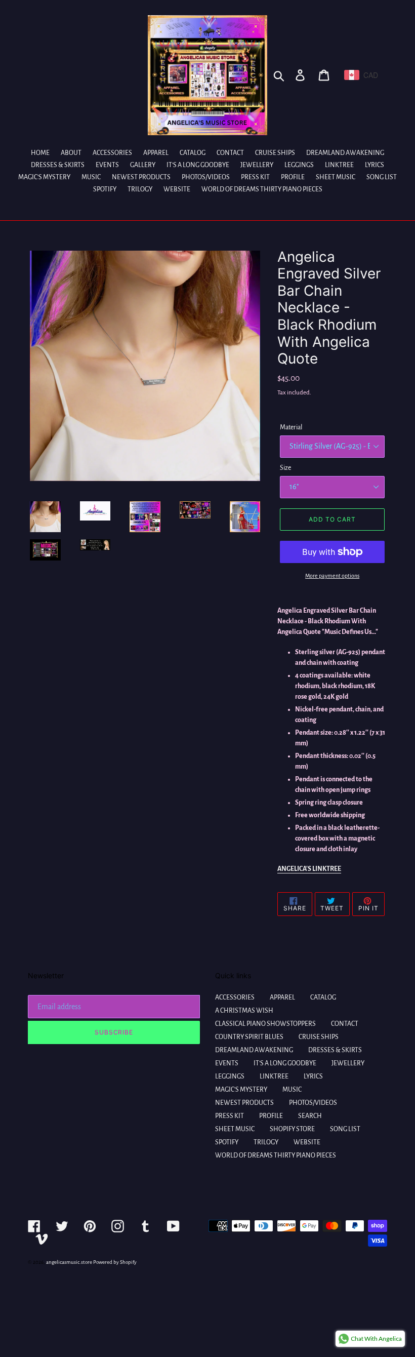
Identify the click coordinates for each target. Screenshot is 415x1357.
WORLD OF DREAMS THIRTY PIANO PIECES (275, 1155)
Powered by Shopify (115, 1262)
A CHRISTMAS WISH (244, 1010)
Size (285, 467)
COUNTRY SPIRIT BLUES (249, 1037)
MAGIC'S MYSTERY (241, 1089)
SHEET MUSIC (235, 1129)
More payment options (332, 576)
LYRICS (313, 1076)
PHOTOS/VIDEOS (313, 1102)
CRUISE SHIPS (319, 1037)
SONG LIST (345, 1129)
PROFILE (271, 1116)
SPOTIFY (226, 1142)
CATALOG (323, 997)
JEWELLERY (347, 1063)
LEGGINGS (229, 1076)
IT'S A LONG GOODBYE (285, 1063)
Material (291, 427)
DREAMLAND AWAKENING (254, 1050)
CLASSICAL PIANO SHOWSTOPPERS (265, 1023)
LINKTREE (274, 1076)
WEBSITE (307, 1142)
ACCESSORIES (235, 997)
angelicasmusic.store (69, 1262)
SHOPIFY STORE (292, 1129)
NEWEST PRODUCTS (244, 1102)
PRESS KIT (229, 1116)
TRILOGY (266, 1142)
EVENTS (226, 1063)
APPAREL (282, 997)
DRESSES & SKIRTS (335, 1050)
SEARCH (310, 1116)
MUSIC (292, 1089)
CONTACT (344, 1023)
